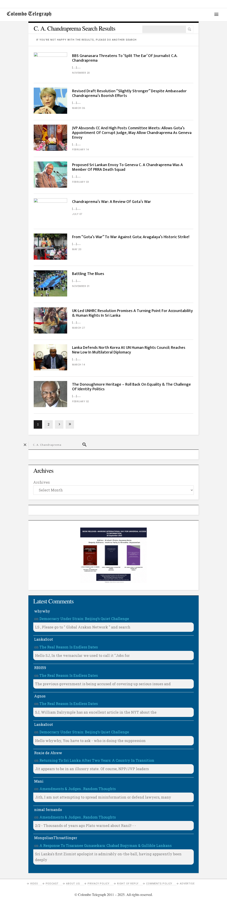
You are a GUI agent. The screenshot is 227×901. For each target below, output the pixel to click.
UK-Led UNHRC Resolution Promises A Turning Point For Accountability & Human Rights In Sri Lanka (132, 313)
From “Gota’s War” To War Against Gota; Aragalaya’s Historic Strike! (130, 237)
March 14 (78, 364)
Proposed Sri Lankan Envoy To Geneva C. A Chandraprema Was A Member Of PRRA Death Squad (127, 167)
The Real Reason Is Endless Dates (68, 647)
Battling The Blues (88, 274)
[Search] (189, 29)
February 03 (80, 182)
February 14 (80, 149)
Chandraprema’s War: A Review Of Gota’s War (111, 201)
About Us (73, 883)
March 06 (78, 108)
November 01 (81, 286)
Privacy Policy (99, 883)
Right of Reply (128, 883)
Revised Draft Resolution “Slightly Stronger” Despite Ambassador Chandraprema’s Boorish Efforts (129, 93)
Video (34, 883)
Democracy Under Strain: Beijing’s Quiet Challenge (84, 618)
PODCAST (52, 883)
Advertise (187, 883)
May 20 (76, 249)
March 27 (78, 327)
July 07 (77, 214)
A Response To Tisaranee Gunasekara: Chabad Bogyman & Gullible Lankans (105, 845)
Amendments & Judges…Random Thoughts (77, 788)
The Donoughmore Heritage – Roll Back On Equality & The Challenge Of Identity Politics (131, 387)
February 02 (80, 401)
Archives (41, 482)
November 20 (81, 72)
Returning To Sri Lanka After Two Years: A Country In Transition (96, 760)
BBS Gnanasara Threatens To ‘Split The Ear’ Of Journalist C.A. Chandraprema (125, 58)
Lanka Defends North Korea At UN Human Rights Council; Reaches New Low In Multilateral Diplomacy (128, 350)
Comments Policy (159, 883)
